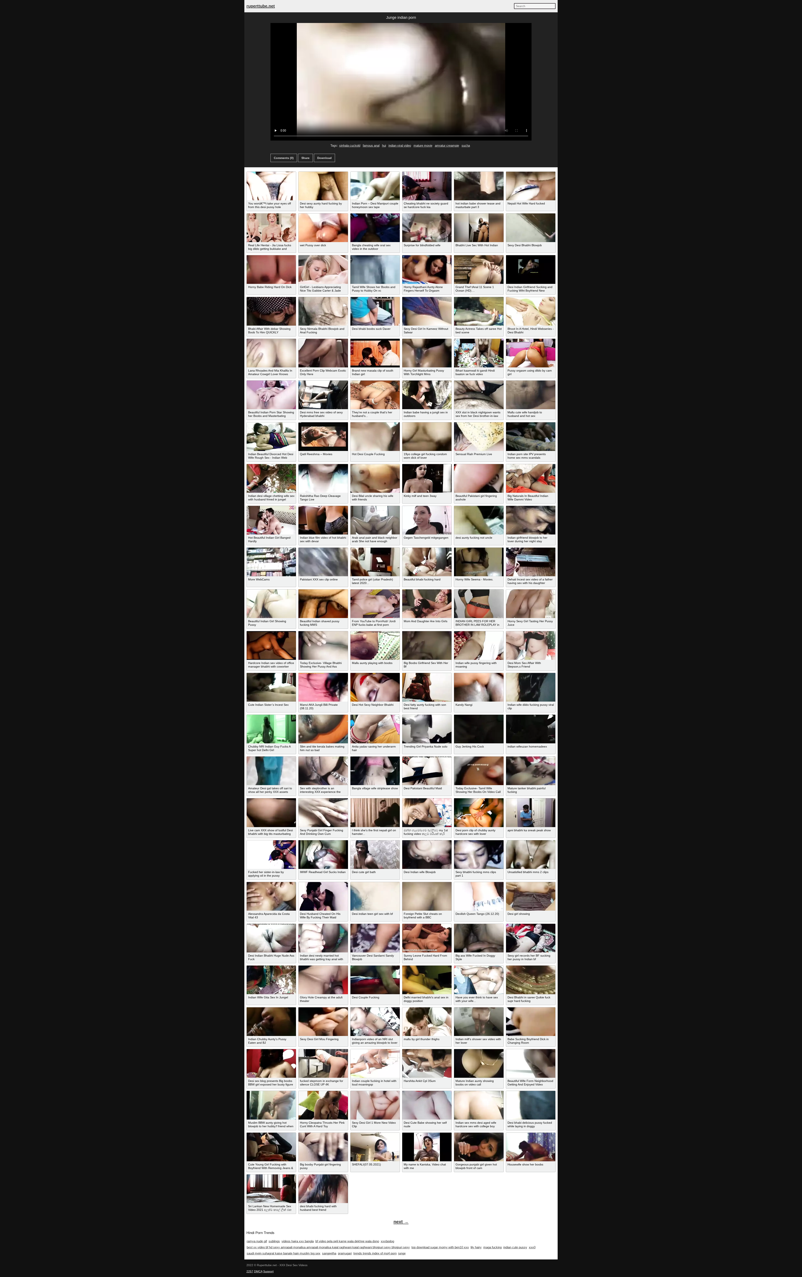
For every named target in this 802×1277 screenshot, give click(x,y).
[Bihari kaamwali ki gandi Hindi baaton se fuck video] (478, 353)
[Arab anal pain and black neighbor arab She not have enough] (375, 520)
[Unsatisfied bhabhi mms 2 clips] (530, 854)
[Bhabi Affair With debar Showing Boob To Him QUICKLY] (271, 311)
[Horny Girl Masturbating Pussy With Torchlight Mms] (427, 353)
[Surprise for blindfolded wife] (427, 227)
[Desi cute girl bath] (375, 854)
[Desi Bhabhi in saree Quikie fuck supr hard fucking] (530, 980)
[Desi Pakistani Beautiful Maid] (427, 771)
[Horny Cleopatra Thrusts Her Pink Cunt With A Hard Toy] (323, 1105)
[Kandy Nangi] (478, 687)
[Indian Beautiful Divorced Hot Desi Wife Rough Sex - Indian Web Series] (271, 436)
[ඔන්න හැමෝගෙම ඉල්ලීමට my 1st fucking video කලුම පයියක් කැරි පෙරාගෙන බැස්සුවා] (427, 812)
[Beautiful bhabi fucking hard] (427, 562)
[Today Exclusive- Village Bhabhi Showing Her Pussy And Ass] (323, 645)
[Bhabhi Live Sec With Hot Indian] (478, 227)
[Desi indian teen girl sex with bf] (375, 896)
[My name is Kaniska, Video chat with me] (427, 1147)
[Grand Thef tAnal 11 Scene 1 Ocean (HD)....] (478, 269)
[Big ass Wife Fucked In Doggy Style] (478, 938)
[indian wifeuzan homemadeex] (530, 729)
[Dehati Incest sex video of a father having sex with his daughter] (530, 562)
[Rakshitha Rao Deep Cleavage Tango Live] (323, 478)
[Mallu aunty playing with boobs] (375, 645)
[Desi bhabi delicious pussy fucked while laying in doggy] (530, 1105)
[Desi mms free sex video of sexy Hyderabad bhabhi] (323, 395)
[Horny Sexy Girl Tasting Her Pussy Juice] (530, 603)
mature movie (423, 145)
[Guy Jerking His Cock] (478, 729)
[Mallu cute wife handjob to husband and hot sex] (530, 395)
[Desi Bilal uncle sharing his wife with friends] (375, 478)
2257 (249, 1271)
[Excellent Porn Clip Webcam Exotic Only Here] (323, 353)
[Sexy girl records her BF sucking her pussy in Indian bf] (530, 938)
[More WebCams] (271, 562)
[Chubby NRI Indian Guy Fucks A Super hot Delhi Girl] (271, 729)
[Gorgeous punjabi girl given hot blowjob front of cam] (478, 1147)
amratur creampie (447, 145)
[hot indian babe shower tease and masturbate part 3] (478, 186)
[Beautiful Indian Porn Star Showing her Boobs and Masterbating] (271, 395)
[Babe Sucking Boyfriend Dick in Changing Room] (530, 1021)
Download (324, 158)
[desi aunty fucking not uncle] (478, 520)
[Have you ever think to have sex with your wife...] (478, 980)
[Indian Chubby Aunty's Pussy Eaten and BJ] (271, 1021)
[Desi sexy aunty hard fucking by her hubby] (323, 186)
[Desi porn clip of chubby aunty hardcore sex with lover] (478, 812)
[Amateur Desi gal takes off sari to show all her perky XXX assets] (271, 771)
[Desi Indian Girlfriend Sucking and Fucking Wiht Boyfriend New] (530, 269)
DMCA (258, 1271)
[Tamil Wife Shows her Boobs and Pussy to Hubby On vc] (375, 269)
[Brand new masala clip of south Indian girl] (375, 353)
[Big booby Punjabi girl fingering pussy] (323, 1147)
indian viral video (399, 145)
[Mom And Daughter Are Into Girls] (427, 603)
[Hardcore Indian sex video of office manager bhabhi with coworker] (271, 645)
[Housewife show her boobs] (530, 1147)
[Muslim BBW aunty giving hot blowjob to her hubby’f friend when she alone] (271, 1105)
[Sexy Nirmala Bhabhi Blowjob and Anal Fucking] (323, 311)
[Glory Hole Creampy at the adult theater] (323, 980)
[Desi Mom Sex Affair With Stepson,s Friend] (530, 645)
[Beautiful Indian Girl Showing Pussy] (271, 603)
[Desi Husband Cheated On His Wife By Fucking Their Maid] (323, 896)
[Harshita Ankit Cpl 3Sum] (427, 1063)
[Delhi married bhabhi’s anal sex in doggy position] (427, 980)
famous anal (371, 145)
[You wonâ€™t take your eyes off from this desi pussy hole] (271, 186)
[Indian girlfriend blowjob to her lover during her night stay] (530, 520)
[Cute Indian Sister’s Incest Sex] (271, 687)
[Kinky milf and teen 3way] (427, 478)
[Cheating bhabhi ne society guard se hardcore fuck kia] (427, 186)
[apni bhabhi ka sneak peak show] (530, 812)
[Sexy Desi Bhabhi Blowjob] (530, 227)
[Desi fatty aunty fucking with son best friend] (427, 687)
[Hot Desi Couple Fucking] (375, 436)
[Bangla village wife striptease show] (375, 771)
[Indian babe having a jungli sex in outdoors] (427, 395)
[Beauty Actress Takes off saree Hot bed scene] (478, 311)
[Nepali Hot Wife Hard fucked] (530, 186)
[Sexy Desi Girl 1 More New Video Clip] (375, 1105)
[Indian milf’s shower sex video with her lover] (478, 1021)
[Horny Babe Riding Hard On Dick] (271, 269)
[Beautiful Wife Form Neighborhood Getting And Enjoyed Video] (530, 1063)
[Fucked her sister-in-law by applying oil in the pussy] (271, 854)
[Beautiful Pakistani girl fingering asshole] (478, 478)
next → (401, 1221)
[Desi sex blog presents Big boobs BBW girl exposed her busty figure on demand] (271, 1063)
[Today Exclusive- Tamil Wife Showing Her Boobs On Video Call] (478, 771)
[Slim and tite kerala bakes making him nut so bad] (323, 729)
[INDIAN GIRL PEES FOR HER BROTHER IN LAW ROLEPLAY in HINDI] (478, 603)
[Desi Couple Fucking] (375, 980)
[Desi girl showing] (530, 896)
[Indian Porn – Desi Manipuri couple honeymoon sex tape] (375, 186)
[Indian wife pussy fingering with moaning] (478, 645)
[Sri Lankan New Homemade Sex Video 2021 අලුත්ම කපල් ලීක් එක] (271, 1188)
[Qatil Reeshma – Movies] (323, 436)
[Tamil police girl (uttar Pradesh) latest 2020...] (375, 562)
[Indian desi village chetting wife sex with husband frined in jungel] (271, 478)
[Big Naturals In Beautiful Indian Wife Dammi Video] (530, 478)
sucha (466, 145)
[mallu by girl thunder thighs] (427, 1021)
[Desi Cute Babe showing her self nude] (427, 1105)
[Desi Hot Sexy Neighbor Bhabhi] (375, 687)
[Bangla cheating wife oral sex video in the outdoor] (375, 227)
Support (268, 1271)
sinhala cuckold (349, 145)
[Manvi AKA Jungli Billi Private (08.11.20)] (323, 687)
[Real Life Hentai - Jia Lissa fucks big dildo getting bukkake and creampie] (271, 227)
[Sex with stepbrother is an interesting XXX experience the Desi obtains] (323, 771)
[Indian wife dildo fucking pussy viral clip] (530, 687)
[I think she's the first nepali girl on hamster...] (375, 812)
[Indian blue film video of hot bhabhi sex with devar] (323, 520)
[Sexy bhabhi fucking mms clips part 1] (478, 854)
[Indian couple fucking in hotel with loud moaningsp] (375, 1063)
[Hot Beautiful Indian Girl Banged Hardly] (271, 520)
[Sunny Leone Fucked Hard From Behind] (427, 938)
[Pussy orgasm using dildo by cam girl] (530, 353)
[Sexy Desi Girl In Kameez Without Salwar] (427, 311)
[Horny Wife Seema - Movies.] (478, 562)
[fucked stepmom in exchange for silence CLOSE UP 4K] (323, 1063)
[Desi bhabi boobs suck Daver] (375, 311)
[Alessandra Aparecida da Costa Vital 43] (271, 896)
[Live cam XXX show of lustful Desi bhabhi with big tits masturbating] (271, 812)
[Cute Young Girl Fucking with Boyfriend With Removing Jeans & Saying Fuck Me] (271, 1147)
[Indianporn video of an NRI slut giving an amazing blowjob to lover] (375, 1021)
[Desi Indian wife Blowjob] (427, 854)
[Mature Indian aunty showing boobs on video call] (478, 1063)
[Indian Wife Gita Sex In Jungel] (271, 980)
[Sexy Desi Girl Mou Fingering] (323, 1021)
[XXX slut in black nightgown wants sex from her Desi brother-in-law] (478, 395)
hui (384, 145)
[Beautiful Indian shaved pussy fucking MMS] (323, 603)
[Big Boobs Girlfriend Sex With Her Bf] (427, 645)
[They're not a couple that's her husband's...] (375, 395)
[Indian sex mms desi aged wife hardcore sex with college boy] (478, 1105)
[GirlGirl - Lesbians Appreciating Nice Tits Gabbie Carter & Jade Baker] (323, 269)
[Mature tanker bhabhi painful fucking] (530, 771)
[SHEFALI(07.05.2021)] (375, 1147)
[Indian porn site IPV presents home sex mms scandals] (530, 436)
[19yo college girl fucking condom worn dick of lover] (427, 436)
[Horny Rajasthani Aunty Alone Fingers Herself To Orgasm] (427, 269)
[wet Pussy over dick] (323, 227)
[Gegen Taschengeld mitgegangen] (427, 520)
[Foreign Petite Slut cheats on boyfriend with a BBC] (427, 896)
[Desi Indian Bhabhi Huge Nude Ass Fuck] (271, 938)
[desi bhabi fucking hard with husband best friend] (323, 1188)
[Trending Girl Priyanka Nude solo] (427, 729)
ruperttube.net (260, 6)
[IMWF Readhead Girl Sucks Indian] (323, 854)
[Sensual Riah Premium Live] (478, 436)
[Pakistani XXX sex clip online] (323, 562)
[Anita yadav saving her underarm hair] (375, 729)
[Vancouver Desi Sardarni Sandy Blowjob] (375, 938)
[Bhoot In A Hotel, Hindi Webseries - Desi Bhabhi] (530, 311)
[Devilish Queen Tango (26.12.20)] (478, 896)
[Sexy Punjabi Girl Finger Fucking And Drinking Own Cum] (323, 812)
